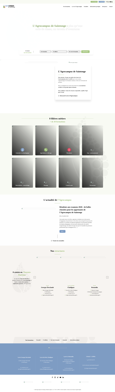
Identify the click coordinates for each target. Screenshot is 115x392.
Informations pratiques (74, 340)
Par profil (38, 340)
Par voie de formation (55, 340)
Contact (111, 6)
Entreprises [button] (104, 6)
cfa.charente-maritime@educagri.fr (91, 365)
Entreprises (64, 340)
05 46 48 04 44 (69, 368)
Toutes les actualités (58, 240)
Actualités (86, 6)
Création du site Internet (74, 389)
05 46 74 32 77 (47, 367)
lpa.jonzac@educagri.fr (69, 370)
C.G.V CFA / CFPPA (56, 389)
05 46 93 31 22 (25, 367)
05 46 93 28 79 (91, 359)
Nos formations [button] (66, 6)
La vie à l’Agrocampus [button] (77, 6)
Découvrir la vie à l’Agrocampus (69, 95)
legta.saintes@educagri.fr (24, 369)
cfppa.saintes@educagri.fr (91, 368)
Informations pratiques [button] (95, 6)
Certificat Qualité (63, 389)
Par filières (45, 340)
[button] (35, 277)
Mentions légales (49, 389)
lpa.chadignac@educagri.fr (47, 369)
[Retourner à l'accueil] (9, 7)
